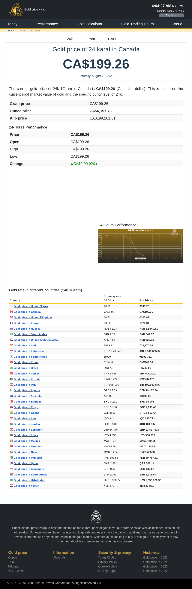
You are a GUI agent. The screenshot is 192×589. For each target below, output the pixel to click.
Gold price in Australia (28, 395)
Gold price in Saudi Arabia (30, 334)
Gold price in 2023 (155, 566)
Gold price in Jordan (27, 424)
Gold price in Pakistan (28, 457)
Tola (11, 562)
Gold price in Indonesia (29, 351)
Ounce (12, 557)
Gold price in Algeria (27, 390)
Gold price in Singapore (29, 468)
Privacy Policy (107, 562)
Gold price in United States (31, 306)
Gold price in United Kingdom (33, 317)
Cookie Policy (107, 566)
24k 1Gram (15, 571)
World (177, 24)
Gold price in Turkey (27, 373)
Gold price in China (26, 362)
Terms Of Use (107, 557)
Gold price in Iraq (25, 418)
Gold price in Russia (27, 328)
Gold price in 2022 (155, 571)
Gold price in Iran (25, 384)
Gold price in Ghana (26, 412)
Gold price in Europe (27, 323)
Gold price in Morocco (28, 446)
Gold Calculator (89, 24)
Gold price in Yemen (26, 485)
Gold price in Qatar (26, 463)
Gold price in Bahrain (27, 401)
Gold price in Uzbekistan (29, 480)
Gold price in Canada (27, 311)
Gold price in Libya (26, 435)
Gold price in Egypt (26, 407)
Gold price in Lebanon (28, 429)
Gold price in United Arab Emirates (36, 339)
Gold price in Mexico (27, 440)
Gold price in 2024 (155, 562)
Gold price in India (25, 345)
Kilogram (14, 566)
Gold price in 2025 (155, 557)
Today (12, 24)
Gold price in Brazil (26, 367)
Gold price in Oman (26, 452)
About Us (59, 557)
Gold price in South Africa (30, 474)
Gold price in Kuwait (27, 379)
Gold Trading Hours (137, 24)
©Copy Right (107, 571)
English (170, 15)
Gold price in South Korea (30, 356)
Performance (47, 24)
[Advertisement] (96, 196)
